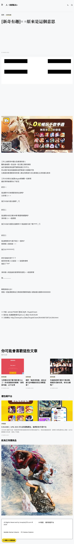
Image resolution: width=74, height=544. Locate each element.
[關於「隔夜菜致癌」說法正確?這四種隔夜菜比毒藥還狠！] (37, 366)
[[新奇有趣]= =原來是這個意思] (37, 70)
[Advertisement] (37, 39)
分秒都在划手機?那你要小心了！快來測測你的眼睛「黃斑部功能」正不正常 (12, 382)
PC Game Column (27, 532)
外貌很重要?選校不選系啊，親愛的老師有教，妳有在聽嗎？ (60, 382)
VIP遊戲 (3, 424)
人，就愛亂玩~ (12, 5)
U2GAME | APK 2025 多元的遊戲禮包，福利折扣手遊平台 (23, 427)
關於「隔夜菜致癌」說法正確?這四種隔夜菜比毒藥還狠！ (36, 382)
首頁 (2, 15)
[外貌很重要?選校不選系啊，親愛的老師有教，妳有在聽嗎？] (61, 366)
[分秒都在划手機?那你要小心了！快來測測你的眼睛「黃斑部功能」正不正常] (12, 366)
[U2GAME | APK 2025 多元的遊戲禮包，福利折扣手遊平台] (37, 410)
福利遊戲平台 (49, 522)
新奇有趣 (8, 15)
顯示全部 (4, 355)
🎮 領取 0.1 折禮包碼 (9, 540)
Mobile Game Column (11, 532)
